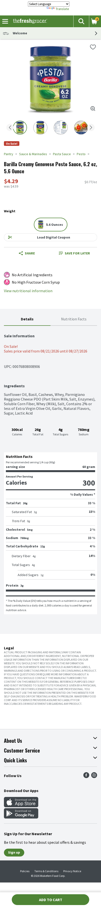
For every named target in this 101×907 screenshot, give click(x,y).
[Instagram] (94, 776)
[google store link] (21, 817)
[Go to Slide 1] (20, 128)
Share (30, 253)
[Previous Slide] (10, 127)
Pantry (8, 154)
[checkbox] (93, 47)
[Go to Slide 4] (81, 128)
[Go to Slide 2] (40, 128)
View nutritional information (28, 291)
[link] (74, 253)
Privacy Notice (72, 871)
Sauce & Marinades (33, 154)
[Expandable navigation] (5, 21)
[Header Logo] (29, 21)
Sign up (14, 852)
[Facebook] (86, 776)
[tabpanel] (50, 470)
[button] (81, 21)
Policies (24, 871)
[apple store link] (21, 805)
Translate (62, 9)
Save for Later (77, 253)
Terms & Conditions (46, 871)
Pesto (81, 154)
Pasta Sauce (62, 154)
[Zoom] (93, 108)
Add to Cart (50, 899)
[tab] (27, 319)
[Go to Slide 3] (61, 128)
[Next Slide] (91, 127)
